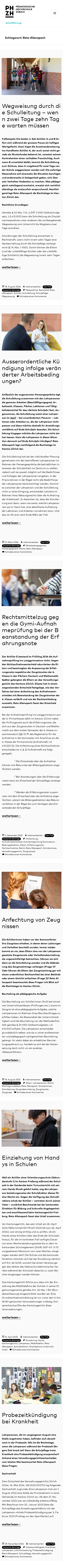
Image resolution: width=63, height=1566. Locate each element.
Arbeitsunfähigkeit (35, 1547)
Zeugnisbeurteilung (25, 1089)
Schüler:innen (50, 848)
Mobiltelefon (37, 1343)
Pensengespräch (10, 549)
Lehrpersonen (40, 1083)
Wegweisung (8, 296)
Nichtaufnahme (10, 848)
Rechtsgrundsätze (11, 1086)
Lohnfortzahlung (23, 1550)
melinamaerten (33, 287)
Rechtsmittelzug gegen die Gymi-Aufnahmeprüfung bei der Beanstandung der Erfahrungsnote (30, 630)
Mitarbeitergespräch (36, 546)
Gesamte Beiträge (11, 290)
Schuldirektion (21, 1347)
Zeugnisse (7, 1092)
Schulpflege (42, 293)
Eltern (23, 845)
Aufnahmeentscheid (12, 842)
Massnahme (32, 290)
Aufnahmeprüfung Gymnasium (39, 842)
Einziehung (31, 1340)
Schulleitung (28, 293)
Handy (41, 1340)
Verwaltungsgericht (12, 851)
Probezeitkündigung (42, 1550)
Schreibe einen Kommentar (33, 296)
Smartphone (35, 1347)
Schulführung (13, 23)
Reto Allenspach (34, 549)
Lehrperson (24, 1343)
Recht (22, 549)
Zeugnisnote (29, 851)
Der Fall (47, 287)
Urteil (4, 1350)
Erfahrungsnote (35, 845)
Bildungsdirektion (10, 845)
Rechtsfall (44, 290)
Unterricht (48, 1347)
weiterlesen (11, 267)
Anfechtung (32, 839)
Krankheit (50, 1547)
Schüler (17, 293)
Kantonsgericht (10, 1343)
